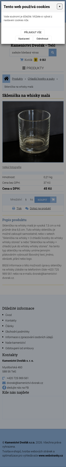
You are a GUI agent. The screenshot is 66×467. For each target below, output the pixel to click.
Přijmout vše (32, 32)
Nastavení (23, 38)
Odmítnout (42, 38)
